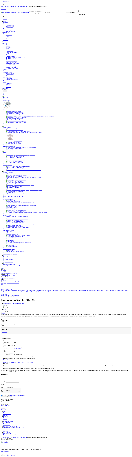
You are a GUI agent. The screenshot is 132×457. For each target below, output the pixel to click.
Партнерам (5, 22)
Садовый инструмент (11, 67)
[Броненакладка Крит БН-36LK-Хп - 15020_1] (14, 303)
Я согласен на (13, 395)
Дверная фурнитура (10, 56)
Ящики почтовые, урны (11, 62)
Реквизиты (5, 415)
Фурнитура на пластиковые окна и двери (15, 57)
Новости (8, 36)
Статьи (7, 37)
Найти (5, 91)
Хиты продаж (9, 47)
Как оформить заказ (8, 421)
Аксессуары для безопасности (13, 63)
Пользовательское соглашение (10, 426)
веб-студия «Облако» (5, 405)
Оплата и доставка (7, 23)
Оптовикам (3, 9)
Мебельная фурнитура (11, 66)
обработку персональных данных (17, 395)
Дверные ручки (9, 51)
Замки (7, 48)
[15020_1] (5, 309)
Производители (7, 28)
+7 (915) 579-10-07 (11, 455)
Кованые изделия (10, 59)
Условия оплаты (10, 25)
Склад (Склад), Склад (8, 359)
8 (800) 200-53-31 (14, 6)
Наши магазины (7, 32)
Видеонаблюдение (10, 64)
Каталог (5, 19)
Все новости (3, 270)
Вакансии (8, 38)
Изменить (4, 332)
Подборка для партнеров (12, 68)
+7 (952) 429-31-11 (22, 6)
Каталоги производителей (12, 31)
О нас (4, 33)
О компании (9, 35)
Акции (5, 21)
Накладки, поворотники (11, 52)
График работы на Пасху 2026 (8, 278)
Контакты (5, 40)
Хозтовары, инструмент (11, 61)
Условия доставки (10, 26)
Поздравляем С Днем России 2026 (9, 273)
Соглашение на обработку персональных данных (14, 427)
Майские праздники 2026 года (8, 275)
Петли (7, 53)
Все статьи (3, 280)
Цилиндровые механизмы (12, 49)
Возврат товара (9, 27)
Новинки (8, 46)
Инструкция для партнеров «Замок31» (10, 283)
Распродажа (9, 44)
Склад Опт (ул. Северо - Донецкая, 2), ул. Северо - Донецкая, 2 (18, 362)
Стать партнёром (5, 451)
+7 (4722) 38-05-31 (5, 6)
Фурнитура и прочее (11, 58)
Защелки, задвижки (10, 54)
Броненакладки (17, 340)
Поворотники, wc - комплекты (8, 295)
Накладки (17, 295)
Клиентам (3, 408)
